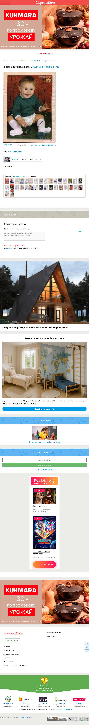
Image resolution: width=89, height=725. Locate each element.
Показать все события (44, 564)
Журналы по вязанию (50, 61)
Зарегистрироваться (14, 245)
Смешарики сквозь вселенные (41, 552)
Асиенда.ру (61, 703)
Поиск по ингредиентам (44, 469)
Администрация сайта (11, 654)
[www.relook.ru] (79, 702)
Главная (5, 61)
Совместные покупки (45, 53)
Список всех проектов (65, 709)
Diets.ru (25, 703)
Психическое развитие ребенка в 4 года (45, 442)
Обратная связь (9, 661)
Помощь (6, 647)
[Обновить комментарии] (87, 647)
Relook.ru (79, 703)
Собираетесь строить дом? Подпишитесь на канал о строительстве (35, 327)
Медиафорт (26, 717)
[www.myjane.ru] (43, 702)
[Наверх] (87, 643)
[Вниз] (87, 651)
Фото (14, 61)
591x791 (9, 145)
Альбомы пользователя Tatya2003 (30, 61)
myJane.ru (43, 703)
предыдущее (36, 145)
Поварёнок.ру (8, 703)
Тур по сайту (8, 658)
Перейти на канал (43, 409)
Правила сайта (8, 650)
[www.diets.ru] (25, 702)
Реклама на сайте (54, 633)
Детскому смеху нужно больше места (44, 338)
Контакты (51, 636)
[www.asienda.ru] (61, 702)
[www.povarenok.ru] (8, 702)
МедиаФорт (44, 685)
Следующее (47, 145)
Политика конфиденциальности (15, 665)
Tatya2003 (14, 159)
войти (9, 248)
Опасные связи (40, 506)
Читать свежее (12, 640)
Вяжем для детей (15, 152)
